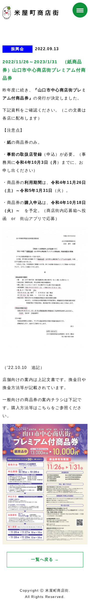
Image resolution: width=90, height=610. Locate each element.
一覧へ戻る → (45, 559)
